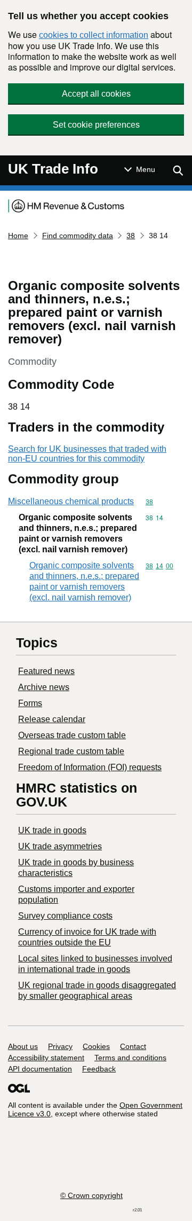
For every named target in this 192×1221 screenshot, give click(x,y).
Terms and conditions (130, 1057)
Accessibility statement (46, 1057)
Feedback (99, 1069)
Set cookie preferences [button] (96, 124)
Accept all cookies (96, 93)
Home (18, 235)
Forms (30, 703)
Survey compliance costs (65, 915)
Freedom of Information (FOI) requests (90, 767)
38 (130, 235)
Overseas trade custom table (72, 735)
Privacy (60, 1046)
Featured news (46, 671)
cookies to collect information (93, 35)
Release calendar (51, 719)
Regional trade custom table (71, 751)
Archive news (43, 687)
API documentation (40, 1069)
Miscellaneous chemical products (71, 501)
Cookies (96, 1046)
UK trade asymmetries (60, 846)
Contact (133, 1046)
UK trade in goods (52, 830)
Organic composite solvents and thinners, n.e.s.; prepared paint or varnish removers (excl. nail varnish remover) (84, 581)
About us (23, 1046)
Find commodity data (77, 235)
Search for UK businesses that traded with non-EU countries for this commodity (87, 453)
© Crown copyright (91, 1195)
